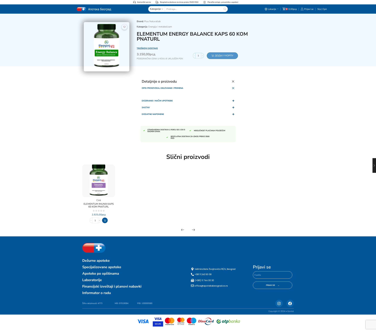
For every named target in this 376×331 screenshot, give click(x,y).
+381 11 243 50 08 (203, 274)
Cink (98, 200)
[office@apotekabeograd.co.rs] (192, 285)
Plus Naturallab (152, 21)
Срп (325, 9)
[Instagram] (279, 303)
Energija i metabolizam (160, 26)
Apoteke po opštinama (100, 273)
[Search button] (225, 9)
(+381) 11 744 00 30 (204, 280)
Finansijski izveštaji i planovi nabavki (111, 286)
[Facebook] (290, 303)
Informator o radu (96, 293)
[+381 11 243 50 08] (192, 274)
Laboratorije (92, 280)
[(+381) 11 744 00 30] (192, 280)
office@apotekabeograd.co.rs (211, 285)
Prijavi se (262, 267)
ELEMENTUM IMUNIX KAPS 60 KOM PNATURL (99, 205)
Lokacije (272, 9)
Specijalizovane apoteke (101, 267)
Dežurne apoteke (96, 260)
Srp (319, 9)
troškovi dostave (147, 48)
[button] (105, 220)
